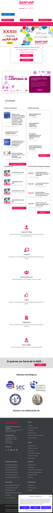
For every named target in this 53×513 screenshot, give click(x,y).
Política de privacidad (37, 510)
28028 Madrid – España (11, 439)
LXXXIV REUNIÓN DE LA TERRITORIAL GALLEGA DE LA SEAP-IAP (42, 174)
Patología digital (32, 465)
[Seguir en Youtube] (11, 450)
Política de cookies (28, 510)
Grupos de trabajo (38, 197)
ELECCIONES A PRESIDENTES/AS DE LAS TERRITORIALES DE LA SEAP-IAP (35, 136)
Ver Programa (26, 60)
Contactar (30, 425)
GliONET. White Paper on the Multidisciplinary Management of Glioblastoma (18, 143)
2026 (23, 192)
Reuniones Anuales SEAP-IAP (12, 477)
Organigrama (31, 430)
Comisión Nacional (32, 438)
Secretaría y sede (32, 433)
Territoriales (36, 177)
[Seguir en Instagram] (17, 450)
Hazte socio (8, 14)
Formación (26, 254)
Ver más (44, 212)
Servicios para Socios (26, 277)
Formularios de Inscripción (34, 453)
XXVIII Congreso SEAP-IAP (11, 472)
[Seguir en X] (9, 450)
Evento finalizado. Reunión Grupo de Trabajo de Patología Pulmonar (42, 194)
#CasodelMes (19, 174)
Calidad (26, 300)
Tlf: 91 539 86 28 (9, 443)
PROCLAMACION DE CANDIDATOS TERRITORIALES (34, 125)
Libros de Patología (10, 497)
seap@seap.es (8, 441)
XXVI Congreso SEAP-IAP (11, 475)
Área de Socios (7, 20)
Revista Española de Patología (12, 485)
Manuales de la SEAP (10, 490)
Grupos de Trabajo (26, 232)
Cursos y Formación (14, 126)
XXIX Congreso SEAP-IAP (11, 470)
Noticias (35, 117)
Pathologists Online (32, 475)
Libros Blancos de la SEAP (11, 487)
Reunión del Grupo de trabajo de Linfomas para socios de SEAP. (42, 204)
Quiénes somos (31, 445)
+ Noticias (44, 155)
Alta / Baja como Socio (33, 428)
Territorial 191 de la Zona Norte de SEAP (42, 183)
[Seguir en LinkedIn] (14, 450)
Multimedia (30, 477)
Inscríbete (40, 364)
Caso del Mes (31, 467)
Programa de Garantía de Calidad (13, 492)
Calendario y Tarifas (32, 448)
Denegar (35, 507)
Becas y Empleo (26, 345)
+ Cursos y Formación (17, 164)
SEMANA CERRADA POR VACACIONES (35, 115)
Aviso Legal (43, 510)
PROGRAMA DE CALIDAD (26, 20)
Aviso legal (7, 509)
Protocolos (8, 495)
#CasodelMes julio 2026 (18, 172)
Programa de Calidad (33, 455)
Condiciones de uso (9, 511)
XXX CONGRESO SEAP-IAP (11, 467)
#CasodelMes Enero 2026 (18, 191)
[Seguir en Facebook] (6, 450)
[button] (50, 496)
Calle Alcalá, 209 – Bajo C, (11, 437)
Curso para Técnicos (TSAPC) (35, 470)
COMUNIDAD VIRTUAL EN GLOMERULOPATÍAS (11, 132)
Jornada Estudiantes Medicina (35, 472)
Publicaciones (26, 322)
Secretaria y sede (32, 487)
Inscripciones (26, 55)
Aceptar (24, 507)
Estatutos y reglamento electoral (35, 435)
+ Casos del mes (19, 208)
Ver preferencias (46, 507)
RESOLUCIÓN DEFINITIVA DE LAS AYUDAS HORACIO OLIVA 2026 (35, 147)
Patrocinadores (31, 458)
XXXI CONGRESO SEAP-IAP (11, 465)
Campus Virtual (45, 20)
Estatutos (30, 490)
